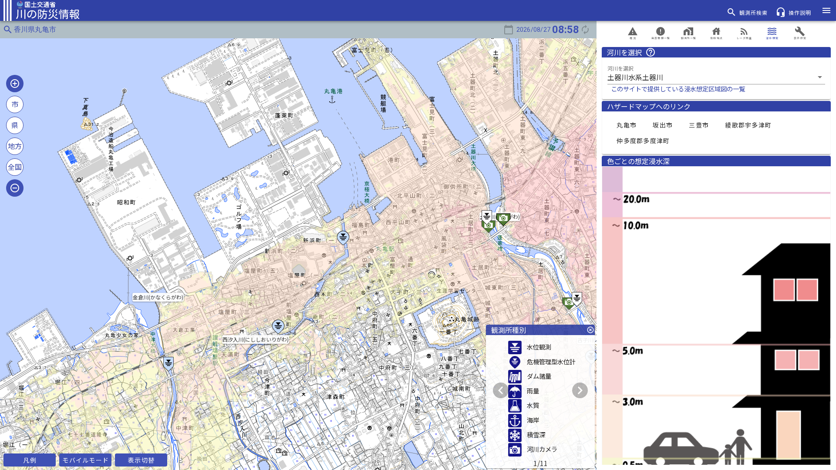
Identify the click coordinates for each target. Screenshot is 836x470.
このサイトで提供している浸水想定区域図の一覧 (678, 88)
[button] (716, 77)
